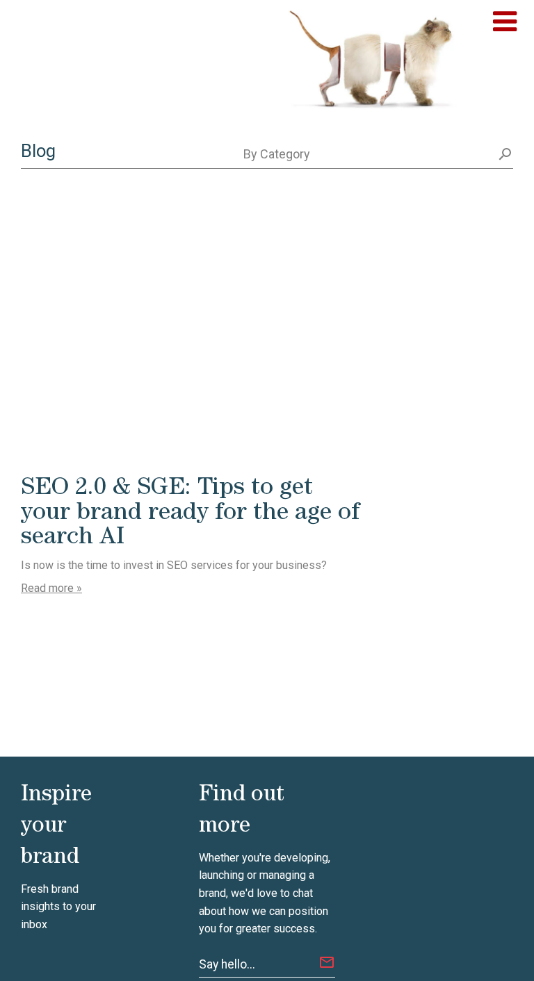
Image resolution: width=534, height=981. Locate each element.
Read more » (51, 588)
